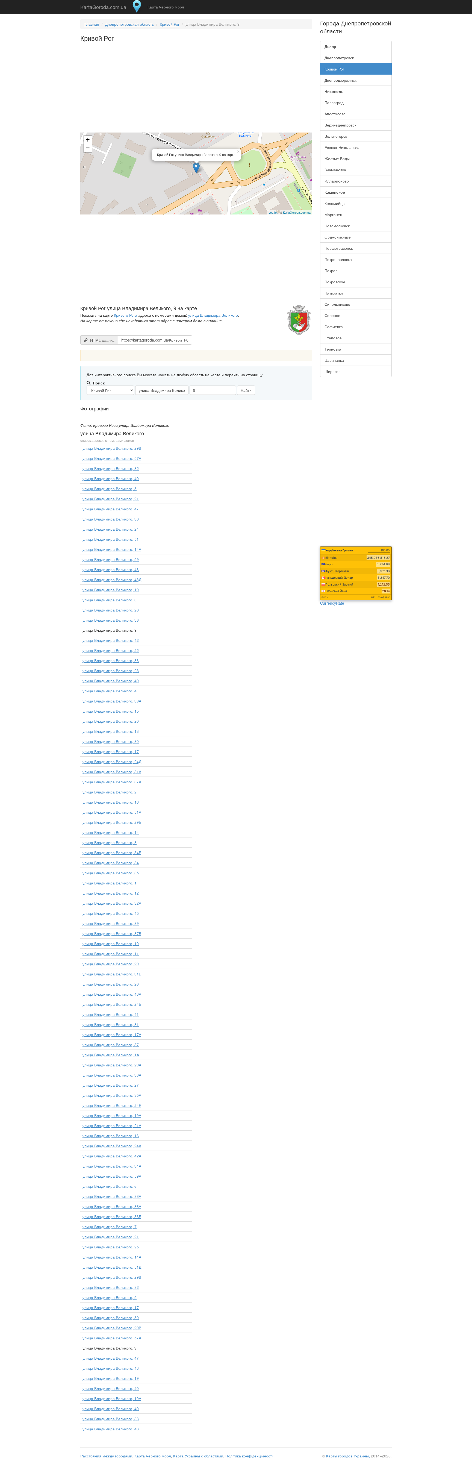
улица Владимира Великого (213, 315)
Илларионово (336, 181)
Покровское (334, 281)
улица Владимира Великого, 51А (111, 812)
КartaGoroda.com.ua (297, 212)
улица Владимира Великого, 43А (111, 994)
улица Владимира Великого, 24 (110, 529)
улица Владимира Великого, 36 (110, 620)
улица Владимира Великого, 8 (109, 842)
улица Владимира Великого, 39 (110, 923)
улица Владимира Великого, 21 (110, 498)
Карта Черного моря (166, 7)
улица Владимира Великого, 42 (110, 640)
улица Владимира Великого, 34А (111, 1166)
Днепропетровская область (129, 24)
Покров (330, 270)
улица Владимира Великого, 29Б (111, 822)
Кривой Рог (169, 24)
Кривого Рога (125, 315)
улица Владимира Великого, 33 (110, 660)
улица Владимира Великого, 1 (109, 883)
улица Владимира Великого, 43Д (111, 579)
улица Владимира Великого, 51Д (111, 1267)
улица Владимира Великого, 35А (111, 1095)
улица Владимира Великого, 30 (110, 741)
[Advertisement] (196, 91)
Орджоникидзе (337, 237)
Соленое (332, 315)
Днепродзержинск (340, 80)
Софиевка (333, 326)
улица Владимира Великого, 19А (111, 1115)
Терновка (332, 349)
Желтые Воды (337, 158)
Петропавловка (338, 259)
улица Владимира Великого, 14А (111, 549)
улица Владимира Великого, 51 (110, 539)
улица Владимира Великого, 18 (110, 802)
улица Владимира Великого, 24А (111, 1145)
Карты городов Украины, (348, 1456)
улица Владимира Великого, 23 (110, 670)
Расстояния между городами (106, 1456)
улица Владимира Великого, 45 (110, 913)
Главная (91, 24)
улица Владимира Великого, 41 (110, 1014)
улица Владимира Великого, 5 (109, 488)
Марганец (333, 214)
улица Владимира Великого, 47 (110, 508)
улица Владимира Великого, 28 (110, 610)
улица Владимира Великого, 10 (110, 943)
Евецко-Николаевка (341, 147)
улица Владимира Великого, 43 (110, 569)
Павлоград (334, 102)
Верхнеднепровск (340, 125)
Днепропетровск (339, 57)
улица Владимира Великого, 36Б (111, 1216)
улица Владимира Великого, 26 (110, 984)
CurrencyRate (332, 603)
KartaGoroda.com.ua (103, 5)
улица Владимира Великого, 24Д (111, 761)
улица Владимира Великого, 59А (111, 1176)
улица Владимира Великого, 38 (110, 519)
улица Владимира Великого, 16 (110, 1135)
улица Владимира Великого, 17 (110, 751)
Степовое (333, 337)
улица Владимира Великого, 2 (109, 792)
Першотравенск (338, 248)
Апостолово (335, 113)
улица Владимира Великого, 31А (111, 771)
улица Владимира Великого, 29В (111, 448)
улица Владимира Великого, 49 (110, 680)
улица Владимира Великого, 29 (110, 963)
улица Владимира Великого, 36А (111, 1206)
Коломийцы (334, 203)
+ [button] (88, 139)
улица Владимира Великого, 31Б (111, 974)
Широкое (332, 371)
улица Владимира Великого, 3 (109, 599)
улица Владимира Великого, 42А (111, 1156)
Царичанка (334, 360)
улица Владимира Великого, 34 (110, 862)
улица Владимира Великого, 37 (110, 1044)
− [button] (88, 148)
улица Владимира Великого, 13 (110, 731)
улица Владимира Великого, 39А (111, 701)
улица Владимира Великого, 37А (111, 781)
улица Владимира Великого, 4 (109, 690)
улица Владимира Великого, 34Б (111, 852)
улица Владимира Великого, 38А (111, 1075)
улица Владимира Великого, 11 (110, 953)
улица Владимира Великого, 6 (109, 1186)
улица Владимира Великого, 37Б (111, 933)
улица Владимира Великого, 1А (110, 1054)
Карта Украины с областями (198, 1456)
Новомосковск (337, 225)
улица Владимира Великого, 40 (110, 478)
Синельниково (337, 304)
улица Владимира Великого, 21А (111, 1125)
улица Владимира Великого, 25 (110, 1247)
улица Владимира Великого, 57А (111, 458)
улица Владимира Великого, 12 (110, 893)
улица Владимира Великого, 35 (110, 872)
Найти (246, 390)
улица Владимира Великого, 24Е (111, 1105)
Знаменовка (335, 169)
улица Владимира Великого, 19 (110, 589)
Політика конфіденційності (249, 1456)
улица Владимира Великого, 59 (110, 559)
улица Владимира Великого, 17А (111, 1034)
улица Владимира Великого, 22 (110, 650)
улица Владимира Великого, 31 (110, 1024)
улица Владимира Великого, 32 (110, 468)
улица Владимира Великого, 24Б (111, 1004)
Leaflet (273, 212)
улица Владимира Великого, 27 (110, 1085)
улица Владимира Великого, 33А (111, 1196)
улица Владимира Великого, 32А (111, 903)
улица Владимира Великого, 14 (110, 832)
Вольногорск (335, 136)
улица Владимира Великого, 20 (110, 721)
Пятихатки (333, 293)
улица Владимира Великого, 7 (109, 1226)
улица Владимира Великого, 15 (110, 711)
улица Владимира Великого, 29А (111, 1065)
